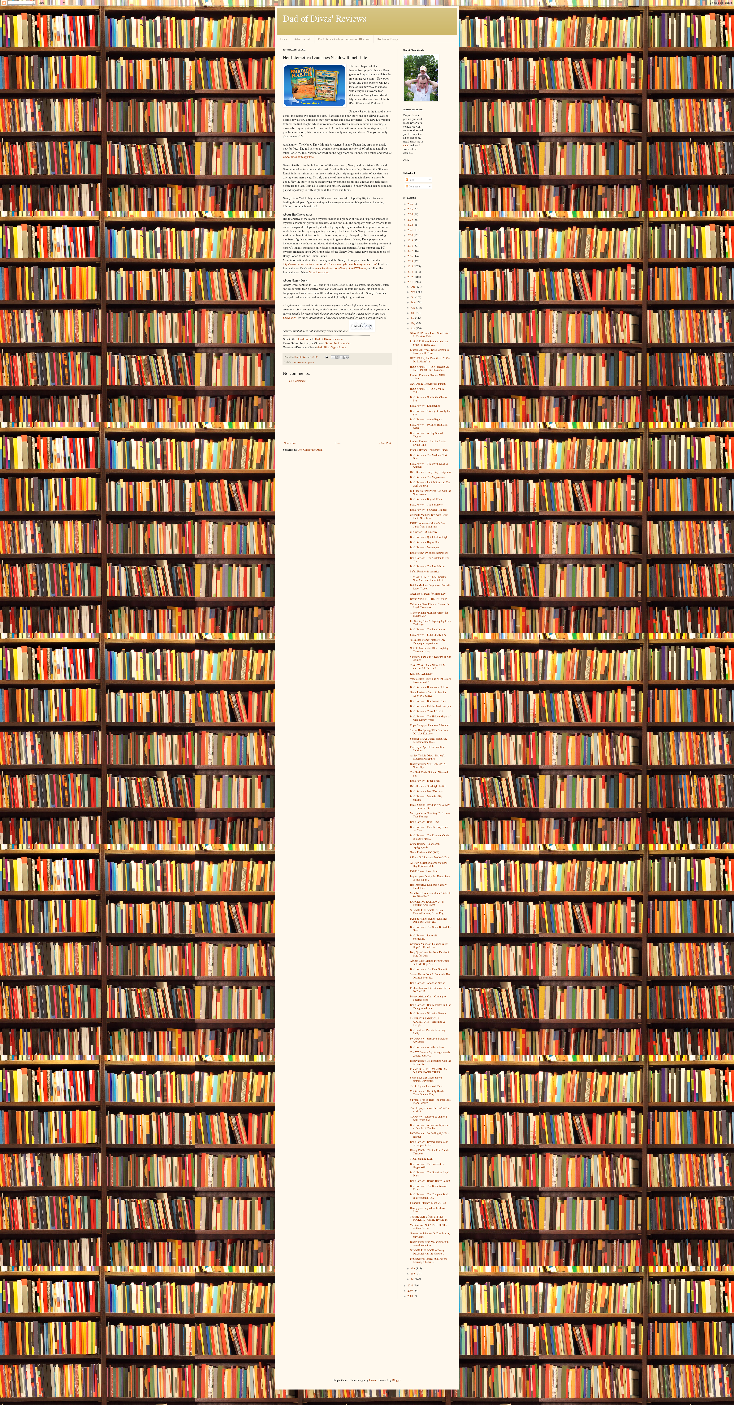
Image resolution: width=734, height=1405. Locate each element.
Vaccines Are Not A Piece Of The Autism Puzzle (428, 1226)
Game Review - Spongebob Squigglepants (425, 845)
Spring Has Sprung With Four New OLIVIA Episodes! (429, 731)
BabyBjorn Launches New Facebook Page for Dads (429, 953)
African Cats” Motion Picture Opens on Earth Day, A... (429, 962)
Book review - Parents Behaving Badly (427, 1031)
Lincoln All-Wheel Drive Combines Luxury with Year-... (429, 351)
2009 (411, 1290)
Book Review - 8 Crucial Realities (428, 509)
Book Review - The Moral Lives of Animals (429, 465)
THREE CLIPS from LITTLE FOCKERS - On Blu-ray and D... (429, 1218)
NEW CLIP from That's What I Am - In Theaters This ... (430, 334)
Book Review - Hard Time (424, 822)
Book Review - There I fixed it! (427, 711)
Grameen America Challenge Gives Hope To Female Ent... (429, 945)
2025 (411, 209)
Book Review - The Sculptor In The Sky (429, 559)
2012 (411, 277)
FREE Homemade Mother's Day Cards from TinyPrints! (427, 524)
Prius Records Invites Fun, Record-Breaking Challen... (429, 1260)
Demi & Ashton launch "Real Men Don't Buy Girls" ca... (428, 920)
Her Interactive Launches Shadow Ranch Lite (428, 886)
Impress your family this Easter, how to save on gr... (430, 877)
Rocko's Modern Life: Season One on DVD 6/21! (430, 989)
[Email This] (333, 357)
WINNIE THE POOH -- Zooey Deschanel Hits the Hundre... (427, 1251)
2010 (411, 1285)
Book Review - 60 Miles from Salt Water (428, 426)
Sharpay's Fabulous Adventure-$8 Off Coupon (430, 658)
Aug (413, 307)
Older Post (385, 443)
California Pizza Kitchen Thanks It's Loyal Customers (429, 605)
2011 (411, 282)
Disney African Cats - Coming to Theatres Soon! (428, 998)
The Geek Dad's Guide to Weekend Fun (429, 773)
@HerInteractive (318, 272)
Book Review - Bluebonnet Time (428, 701)
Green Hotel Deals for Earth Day (428, 593)
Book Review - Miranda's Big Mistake (426, 797)
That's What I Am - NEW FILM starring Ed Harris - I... (427, 666)
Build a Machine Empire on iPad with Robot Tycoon (430, 586)
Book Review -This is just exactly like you (430, 412)
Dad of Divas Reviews (328, 339)
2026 (411, 204)
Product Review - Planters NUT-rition (427, 376)
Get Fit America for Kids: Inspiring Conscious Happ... (429, 649)
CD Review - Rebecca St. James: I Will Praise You (428, 1118)
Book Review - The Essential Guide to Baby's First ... (429, 837)
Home (284, 39)
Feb (413, 1273)
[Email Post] (326, 357)
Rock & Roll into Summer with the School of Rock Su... (429, 342)
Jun (413, 318)
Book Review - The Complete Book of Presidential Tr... (429, 1196)
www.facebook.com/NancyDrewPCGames (340, 268)
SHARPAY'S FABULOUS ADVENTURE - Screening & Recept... (427, 1022)
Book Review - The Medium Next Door (428, 456)
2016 (411, 256)
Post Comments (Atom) (310, 449)
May (413, 323)
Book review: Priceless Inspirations (429, 552)
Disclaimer (289, 317)
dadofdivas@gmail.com (331, 347)
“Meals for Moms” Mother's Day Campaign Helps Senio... (427, 641)
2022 (411, 224)
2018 (411, 245)
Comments (414, 186)
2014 (411, 266)
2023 (411, 219)
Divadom (302, 339)
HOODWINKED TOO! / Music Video (427, 390)
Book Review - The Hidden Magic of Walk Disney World (430, 718)
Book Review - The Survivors (426, 504)
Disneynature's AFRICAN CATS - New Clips (428, 765)
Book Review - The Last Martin (427, 566)
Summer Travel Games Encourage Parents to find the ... (428, 740)
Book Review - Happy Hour (425, 542)
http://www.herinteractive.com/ (301, 264)
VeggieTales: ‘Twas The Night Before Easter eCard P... (430, 680)
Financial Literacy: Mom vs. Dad (428, 1203)
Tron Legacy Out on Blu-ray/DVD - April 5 (429, 1109)
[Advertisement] (337, 412)
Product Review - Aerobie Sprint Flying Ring (428, 443)
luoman (373, 1380)
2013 (411, 272)
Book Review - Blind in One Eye (428, 634)
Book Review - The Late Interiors (428, 629)
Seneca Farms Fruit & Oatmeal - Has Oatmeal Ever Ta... (430, 975)
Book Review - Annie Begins (426, 419)
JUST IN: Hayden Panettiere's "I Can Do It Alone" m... (430, 359)
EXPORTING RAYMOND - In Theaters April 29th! (427, 903)
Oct (413, 297)
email (406, 145)
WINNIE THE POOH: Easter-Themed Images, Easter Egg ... (428, 911)
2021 (411, 230)
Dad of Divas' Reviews (324, 18)
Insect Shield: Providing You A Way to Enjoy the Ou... (430, 806)
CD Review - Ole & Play (423, 532)
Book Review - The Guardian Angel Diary (429, 1174)
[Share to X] (340, 357)
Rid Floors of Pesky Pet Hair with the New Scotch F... (430, 492)
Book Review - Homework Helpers (429, 687)
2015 (411, 261)
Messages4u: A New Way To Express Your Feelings (430, 814)
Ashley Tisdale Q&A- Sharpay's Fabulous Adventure (427, 757)
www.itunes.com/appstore (298, 157)
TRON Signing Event (421, 1158)
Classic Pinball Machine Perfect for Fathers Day (429, 614)
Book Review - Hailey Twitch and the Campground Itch (430, 1006)
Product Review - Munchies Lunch (429, 450)
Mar (413, 1268)
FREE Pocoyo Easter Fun (424, 871)
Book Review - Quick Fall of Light (429, 537)
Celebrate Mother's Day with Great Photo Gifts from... (429, 516)
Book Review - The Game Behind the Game (430, 928)
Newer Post (290, 443)
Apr (413, 328)
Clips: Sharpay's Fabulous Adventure (430, 725)
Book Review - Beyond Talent (426, 499)
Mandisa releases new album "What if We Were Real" (430, 894)
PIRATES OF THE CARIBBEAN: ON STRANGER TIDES (429, 1070)
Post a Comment (296, 381)
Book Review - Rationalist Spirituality (424, 937)
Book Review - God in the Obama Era (428, 398)
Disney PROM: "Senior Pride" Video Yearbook (430, 1151)
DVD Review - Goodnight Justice (428, 786)
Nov (413, 292)
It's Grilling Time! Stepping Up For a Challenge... (430, 622)
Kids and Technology (421, 673)
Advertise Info (302, 39)
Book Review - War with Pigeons (428, 1013)
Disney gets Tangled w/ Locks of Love (428, 1209)
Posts (411, 180)
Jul (413, 313)
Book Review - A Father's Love (427, 1047)
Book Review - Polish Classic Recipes (430, 706)
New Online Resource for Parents (428, 383)
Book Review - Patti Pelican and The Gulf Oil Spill (430, 483)
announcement (299, 362)
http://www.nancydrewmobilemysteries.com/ (350, 264)
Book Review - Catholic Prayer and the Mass (429, 828)
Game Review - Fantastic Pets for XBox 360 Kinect (428, 693)
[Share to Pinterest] (347, 357)
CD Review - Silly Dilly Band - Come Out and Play (427, 1092)
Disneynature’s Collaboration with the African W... (430, 1062)
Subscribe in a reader (338, 343)
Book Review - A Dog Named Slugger (426, 434)
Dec (413, 286)
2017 (411, 250)
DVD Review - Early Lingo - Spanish (430, 472)
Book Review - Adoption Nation (427, 983)
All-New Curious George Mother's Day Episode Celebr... (428, 864)
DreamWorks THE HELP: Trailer (428, 599)
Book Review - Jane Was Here (426, 791)
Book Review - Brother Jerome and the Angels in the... (429, 1143)
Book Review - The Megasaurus (427, 477)
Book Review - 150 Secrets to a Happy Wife (427, 1165)
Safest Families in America (424, 571)
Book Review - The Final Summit (428, 969)
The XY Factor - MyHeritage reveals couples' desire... (430, 1053)
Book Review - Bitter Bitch (425, 780)
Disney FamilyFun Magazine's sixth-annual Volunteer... (430, 1243)
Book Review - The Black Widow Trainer (428, 1187)
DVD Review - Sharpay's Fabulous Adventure (429, 1040)
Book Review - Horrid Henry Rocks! (430, 1181)
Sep (413, 302)
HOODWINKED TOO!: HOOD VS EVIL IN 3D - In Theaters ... (429, 368)
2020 (411, 235)
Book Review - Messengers (424, 547)
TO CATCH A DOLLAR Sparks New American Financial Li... (428, 578)
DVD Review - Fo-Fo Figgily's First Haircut (429, 1134)
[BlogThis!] (337, 357)
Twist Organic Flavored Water (426, 1086)
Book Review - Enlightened (425, 405)
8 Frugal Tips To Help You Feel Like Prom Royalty (430, 1101)
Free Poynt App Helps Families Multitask (427, 748)
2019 (411, 240)
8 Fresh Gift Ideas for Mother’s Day (429, 857)
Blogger (396, 1380)
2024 (411, 214)
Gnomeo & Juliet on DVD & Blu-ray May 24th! (430, 1235)
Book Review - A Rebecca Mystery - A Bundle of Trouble (430, 1126)
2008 (411, 1296)
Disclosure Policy (387, 39)
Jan (413, 1279)
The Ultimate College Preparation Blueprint (344, 39)
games (311, 362)
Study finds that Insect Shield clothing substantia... (426, 1079)
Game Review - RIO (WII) (424, 852)
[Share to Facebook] (344, 357)
